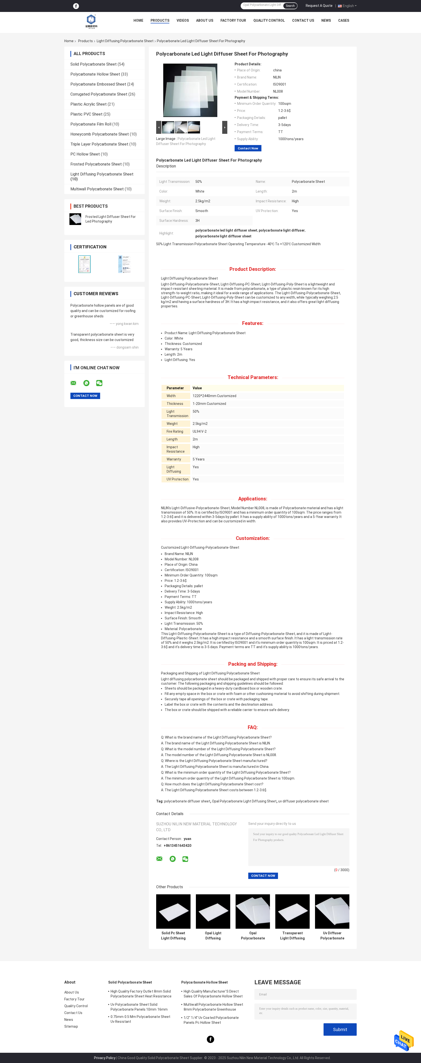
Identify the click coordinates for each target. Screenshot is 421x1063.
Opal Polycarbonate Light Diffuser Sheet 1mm (253, 935)
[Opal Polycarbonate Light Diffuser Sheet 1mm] (253, 911)
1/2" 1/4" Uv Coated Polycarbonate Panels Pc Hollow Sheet (211, 1020)
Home (138, 20)
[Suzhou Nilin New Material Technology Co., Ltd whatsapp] (89, 383)
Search (290, 6)
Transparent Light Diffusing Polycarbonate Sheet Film (292, 935)
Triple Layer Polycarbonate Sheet (99, 144)
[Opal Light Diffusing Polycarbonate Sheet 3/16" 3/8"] (213, 911)
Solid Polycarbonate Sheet (93, 64)
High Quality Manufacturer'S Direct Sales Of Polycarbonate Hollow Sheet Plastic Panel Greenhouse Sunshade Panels (213, 994)
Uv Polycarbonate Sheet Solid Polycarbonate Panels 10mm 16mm (139, 1007)
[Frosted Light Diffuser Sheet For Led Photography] (75, 219)
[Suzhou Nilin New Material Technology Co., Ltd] (91, 21)
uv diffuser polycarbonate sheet (303, 801)
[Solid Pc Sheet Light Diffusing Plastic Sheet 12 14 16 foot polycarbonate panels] (173, 911)
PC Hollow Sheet (85, 154)
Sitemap (71, 1026)
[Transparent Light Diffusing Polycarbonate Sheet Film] (292, 911)
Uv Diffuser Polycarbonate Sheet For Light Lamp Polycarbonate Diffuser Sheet (332, 935)
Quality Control (269, 20)
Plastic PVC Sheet (86, 114)
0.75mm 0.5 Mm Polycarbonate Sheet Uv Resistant (140, 1019)
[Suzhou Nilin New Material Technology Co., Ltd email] (76, 383)
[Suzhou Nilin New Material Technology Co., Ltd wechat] (102, 383)
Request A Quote (319, 6)
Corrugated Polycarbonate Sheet (98, 94)
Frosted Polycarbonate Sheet (96, 164)
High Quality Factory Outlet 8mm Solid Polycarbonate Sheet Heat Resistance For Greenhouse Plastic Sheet (141, 994)
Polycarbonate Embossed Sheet (98, 84)
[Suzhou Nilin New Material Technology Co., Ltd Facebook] (76, 6)
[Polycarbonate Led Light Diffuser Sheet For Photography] (190, 91)
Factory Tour (233, 20)
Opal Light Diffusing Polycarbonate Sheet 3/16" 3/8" (213, 935)
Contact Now (248, 148)
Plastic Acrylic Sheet (88, 104)
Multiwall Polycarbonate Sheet (97, 189)
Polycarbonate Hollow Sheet (95, 74)
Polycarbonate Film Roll (90, 124)
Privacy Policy (104, 1058)
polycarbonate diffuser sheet (187, 801)
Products (160, 20)
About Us (204, 20)
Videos (183, 20)
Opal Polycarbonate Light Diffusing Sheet (244, 801)
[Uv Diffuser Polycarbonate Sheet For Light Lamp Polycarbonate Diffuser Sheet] (332, 911)
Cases (343, 20)
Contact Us (303, 20)
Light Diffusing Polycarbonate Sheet (125, 41)
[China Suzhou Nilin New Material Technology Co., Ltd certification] (84, 264)
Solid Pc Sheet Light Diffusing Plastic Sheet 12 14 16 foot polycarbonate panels (173, 935)
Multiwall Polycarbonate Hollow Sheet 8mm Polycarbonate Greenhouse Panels (213, 1008)
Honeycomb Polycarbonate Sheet (99, 134)
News (326, 20)
